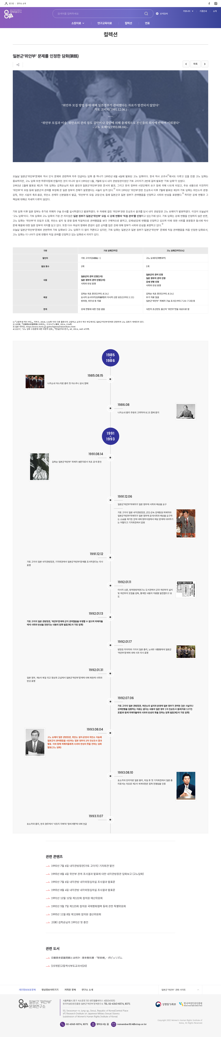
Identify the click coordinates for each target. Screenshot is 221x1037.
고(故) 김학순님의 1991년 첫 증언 (69, 922)
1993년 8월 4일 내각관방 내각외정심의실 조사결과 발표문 (83, 890)
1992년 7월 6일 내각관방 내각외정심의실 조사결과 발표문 (83, 881)
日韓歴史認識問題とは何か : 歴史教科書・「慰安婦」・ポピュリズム (86, 957)
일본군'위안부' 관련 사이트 (173, 989)
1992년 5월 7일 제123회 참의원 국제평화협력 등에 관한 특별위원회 (88, 906)
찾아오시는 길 (103, 1024)
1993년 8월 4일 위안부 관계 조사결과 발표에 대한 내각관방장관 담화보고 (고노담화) (97, 873)
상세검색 (164, 13)
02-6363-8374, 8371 (77, 1024)
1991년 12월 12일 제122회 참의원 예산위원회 (77, 898)
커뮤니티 (186, 11)
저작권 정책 (70, 989)
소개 (215, 11)
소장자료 (76, 23)
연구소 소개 (21, 3)
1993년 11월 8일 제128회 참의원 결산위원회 (76, 914)
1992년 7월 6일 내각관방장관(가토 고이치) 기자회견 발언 (82, 865)
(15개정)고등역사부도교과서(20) (69, 965)
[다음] (204, 64)
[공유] (18, 64)
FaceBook (209, 3)
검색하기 (146, 13)
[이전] (186, 64)
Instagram (216, 3)
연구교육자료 (104, 23)
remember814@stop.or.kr (132, 1024)
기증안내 (203, 11)
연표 (147, 23)
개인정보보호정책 (27, 989)
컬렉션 (128, 23)
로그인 (11, 3)
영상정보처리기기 (50, 989)
